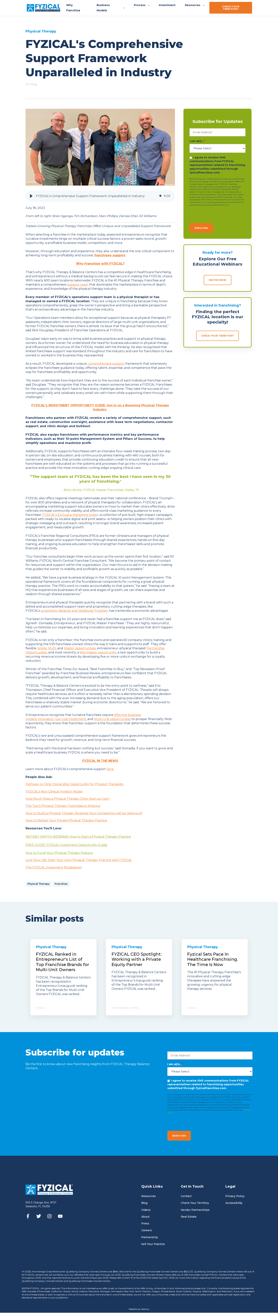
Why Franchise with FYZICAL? (100, 263)
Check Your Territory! (230, 7)
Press (145, 1223)
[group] (100, 196)
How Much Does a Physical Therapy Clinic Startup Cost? (68, 798)
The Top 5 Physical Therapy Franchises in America (63, 806)
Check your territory (217, 335)
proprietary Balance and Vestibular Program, (74, 610)
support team (77, 284)
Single (42, 648)
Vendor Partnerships (195, 1210)
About (145, 1216)
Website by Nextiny (139, 1309)
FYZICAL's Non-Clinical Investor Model (54, 791)
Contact (186, 1196)
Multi (52, 648)
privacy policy (236, 205)
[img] (160, 196)
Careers (146, 1230)
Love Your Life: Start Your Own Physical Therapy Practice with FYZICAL (79, 860)
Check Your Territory (195, 1203)
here (110, 769)
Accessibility (233, 1203)
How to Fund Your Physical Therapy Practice (59, 853)
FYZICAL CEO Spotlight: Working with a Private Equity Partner (137, 959)
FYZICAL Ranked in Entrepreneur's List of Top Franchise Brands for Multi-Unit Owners (62, 962)
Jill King (31, 84)
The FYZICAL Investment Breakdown (54, 867)
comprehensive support (106, 363)
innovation (46, 719)
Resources (148, 1196)
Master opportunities (80, 648)
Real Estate (188, 1216)
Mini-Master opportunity (98, 652)
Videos (146, 1210)
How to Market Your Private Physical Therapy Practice (66, 820)
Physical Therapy (38, 883)
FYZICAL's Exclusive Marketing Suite (69, 515)
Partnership (149, 1237)
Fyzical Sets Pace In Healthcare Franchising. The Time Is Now (212, 959)
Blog (144, 1203)
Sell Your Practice (153, 1244)
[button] (31, 196)
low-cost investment (70, 719)
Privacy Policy (235, 1196)
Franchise (61, 883)
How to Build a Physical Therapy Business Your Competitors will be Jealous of (84, 813)
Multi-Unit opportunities (112, 719)
